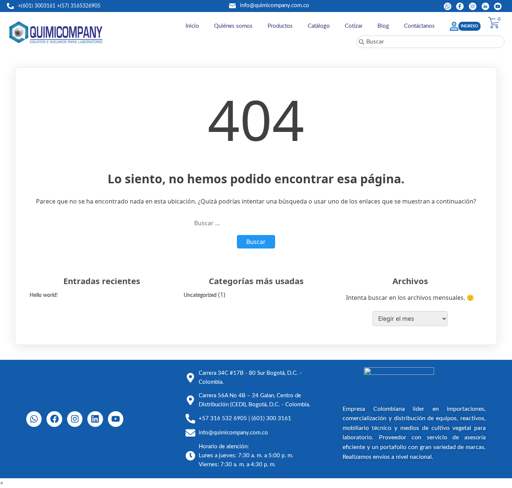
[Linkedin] (95, 419)
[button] (1, 483)
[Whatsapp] (34, 419)
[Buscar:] (256, 223)
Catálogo (319, 26)
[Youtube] (115, 419)
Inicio (192, 26)
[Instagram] (74, 419)
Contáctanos (419, 26)
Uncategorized (200, 295)
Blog (383, 26)
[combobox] (430, 42)
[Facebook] (54, 419)
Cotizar (353, 26)
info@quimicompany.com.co (274, 5)
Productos (280, 26)
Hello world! (44, 295)
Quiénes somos (233, 26)
